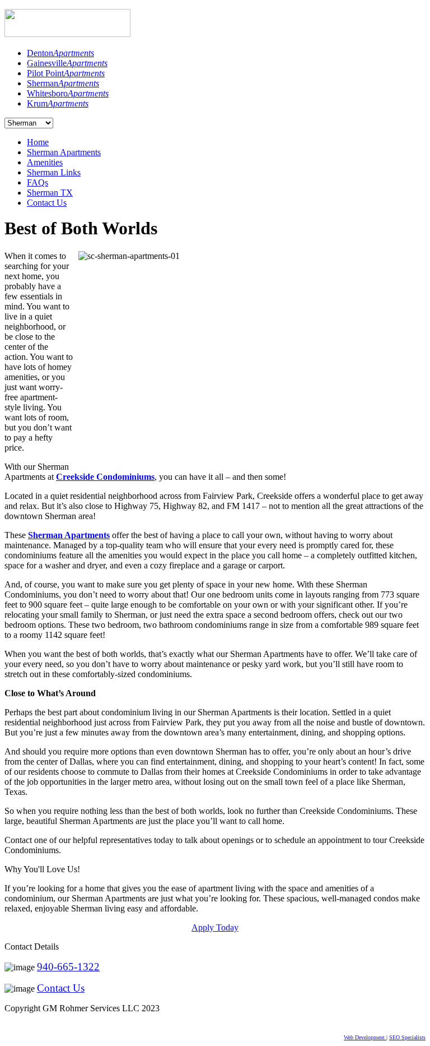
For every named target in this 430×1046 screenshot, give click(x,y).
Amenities (45, 162)
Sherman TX (50, 192)
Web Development (365, 1037)
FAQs (37, 182)
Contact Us (47, 202)
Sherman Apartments (64, 152)
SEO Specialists (407, 1037)
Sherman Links (54, 172)
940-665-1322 (68, 967)
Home (38, 142)
